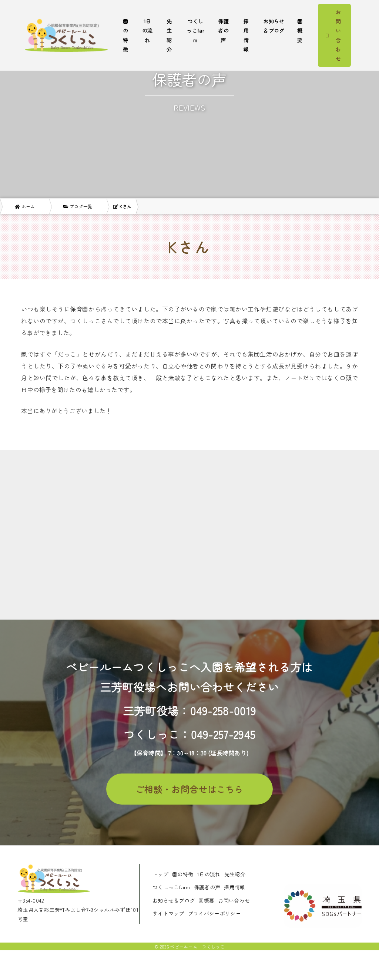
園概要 (299, 30)
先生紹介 (169, 35)
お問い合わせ (234, 900)
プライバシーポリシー (214, 913)
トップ (160, 874)
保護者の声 (223, 30)
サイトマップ (168, 913)
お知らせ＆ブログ (273, 25)
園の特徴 (125, 35)
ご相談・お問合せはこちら (189, 788)
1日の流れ (147, 30)
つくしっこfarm (195, 30)
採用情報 (246, 35)
